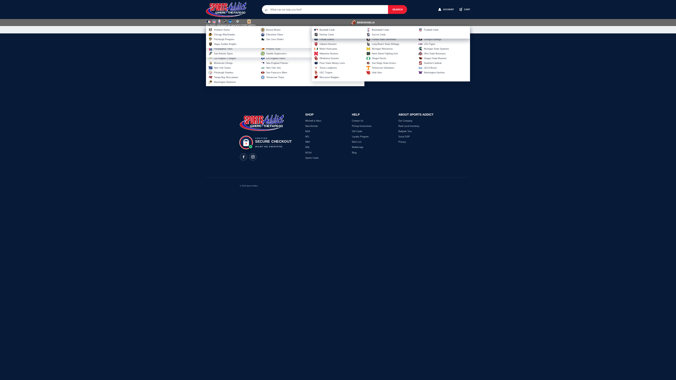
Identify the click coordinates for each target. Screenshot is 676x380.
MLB (208, 25)
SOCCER (240, 23)
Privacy (402, 142)
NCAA (231, 25)
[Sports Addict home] (229, 9)
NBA (219, 25)
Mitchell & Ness (313, 120)
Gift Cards (357, 131)
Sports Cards (312, 158)
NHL (224, 25)
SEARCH (397, 9)
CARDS (251, 25)
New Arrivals (311, 126)
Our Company (405, 120)
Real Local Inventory (408, 126)
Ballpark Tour (405, 131)
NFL (213, 25)
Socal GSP (404, 136)
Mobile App (357, 147)
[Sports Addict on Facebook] (243, 157)
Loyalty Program (360, 136)
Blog (354, 152)
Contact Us (357, 120)
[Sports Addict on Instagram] (252, 157)
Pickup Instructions (362, 126)
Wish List (356, 142)
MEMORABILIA (363, 22)
